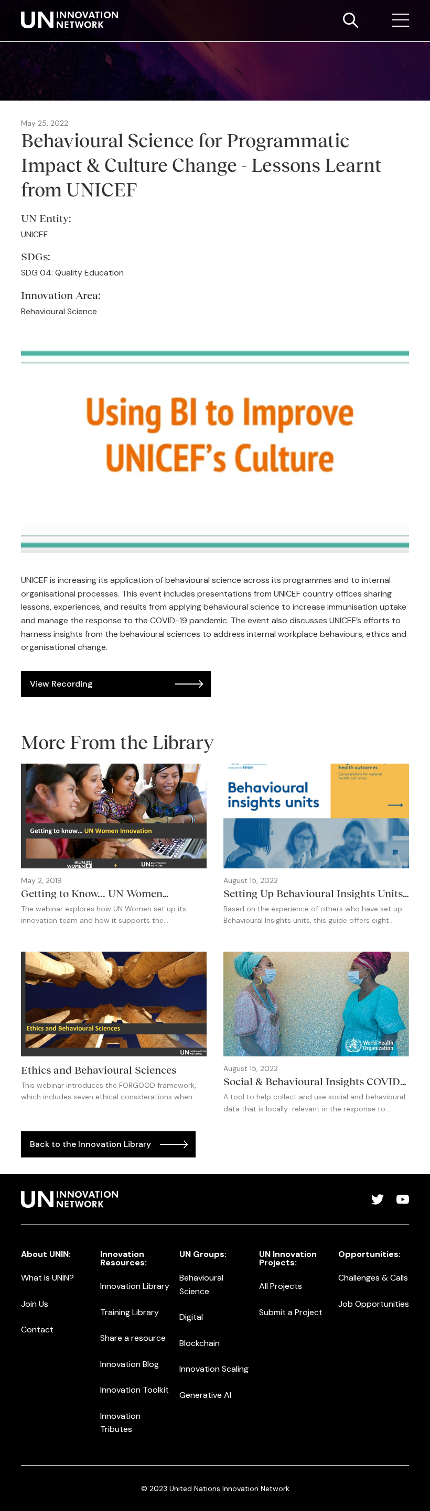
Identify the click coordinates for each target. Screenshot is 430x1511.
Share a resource (133, 1337)
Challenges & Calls (373, 1277)
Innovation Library (134, 1286)
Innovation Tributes (120, 1422)
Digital (191, 1316)
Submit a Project (290, 1312)
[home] (69, 20)
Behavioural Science (201, 1284)
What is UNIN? (47, 1277)
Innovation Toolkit (134, 1389)
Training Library (129, 1312)
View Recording (61, 683)
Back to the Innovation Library (90, 1144)
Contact (37, 1329)
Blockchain (199, 1343)
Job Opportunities (373, 1303)
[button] (400, 20)
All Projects (280, 1286)
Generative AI (205, 1394)
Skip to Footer (17, 11)
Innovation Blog (129, 1364)
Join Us (34, 1303)
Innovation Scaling (214, 1368)
